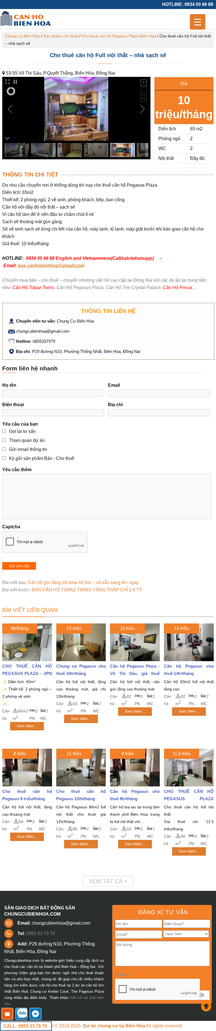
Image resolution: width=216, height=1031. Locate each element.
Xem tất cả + (108, 881)
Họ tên (9, 385)
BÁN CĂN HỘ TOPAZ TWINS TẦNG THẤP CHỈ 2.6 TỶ (87, 589)
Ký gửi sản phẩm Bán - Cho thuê (41, 458)
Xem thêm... (27, 726)
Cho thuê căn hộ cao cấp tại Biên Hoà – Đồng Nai (26, 18)
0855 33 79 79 (40, 933)
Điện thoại (13, 404)
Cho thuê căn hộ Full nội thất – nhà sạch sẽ (108, 55)
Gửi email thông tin (28, 449)
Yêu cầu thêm (17, 469)
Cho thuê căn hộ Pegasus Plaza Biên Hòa (119, 36)
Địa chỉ (115, 404)
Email (114, 385)
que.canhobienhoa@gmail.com (51, 265)
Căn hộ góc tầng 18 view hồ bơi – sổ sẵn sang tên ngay (83, 582)
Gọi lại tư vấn (22, 431)
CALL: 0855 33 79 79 (25, 1026)
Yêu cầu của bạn (20, 424)
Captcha (11, 526)
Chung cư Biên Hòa (22, 36)
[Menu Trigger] (197, 22)
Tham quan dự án (27, 440)
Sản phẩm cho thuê (60, 36)
